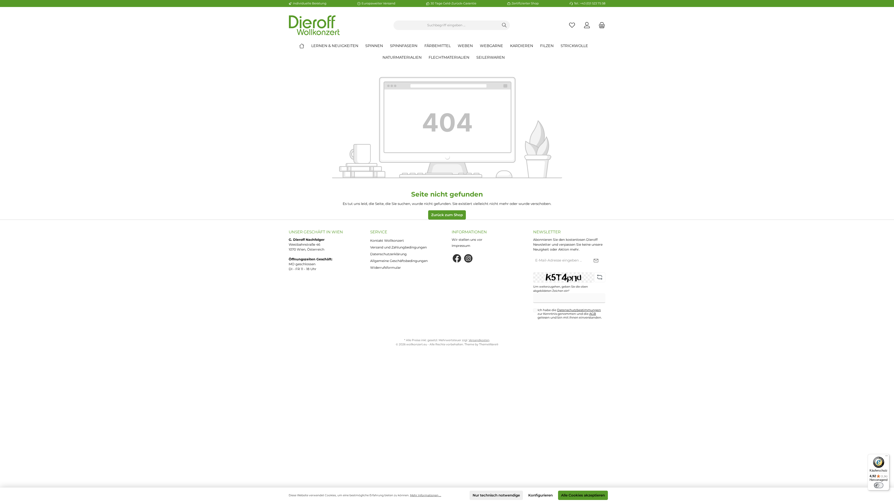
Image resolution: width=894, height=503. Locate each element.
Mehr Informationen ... (425, 495)
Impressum (461, 246)
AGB (592, 314)
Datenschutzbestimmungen (579, 310)
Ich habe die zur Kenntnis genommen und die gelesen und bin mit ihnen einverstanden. (570, 313)
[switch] (878, 485)
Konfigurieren (540, 495)
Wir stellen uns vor (467, 240)
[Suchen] (504, 25)
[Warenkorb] (600, 25)
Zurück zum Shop (447, 215)
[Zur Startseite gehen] (314, 25)
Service (378, 232)
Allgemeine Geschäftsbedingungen (399, 261)
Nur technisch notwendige (496, 495)
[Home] (305, 46)
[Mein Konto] (587, 25)
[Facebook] (457, 258)
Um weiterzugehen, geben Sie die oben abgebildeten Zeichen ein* (560, 288)
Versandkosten (479, 340)
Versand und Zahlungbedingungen (398, 247)
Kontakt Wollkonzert (387, 240)
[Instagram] (468, 258)
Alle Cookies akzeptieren (583, 495)
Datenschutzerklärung (388, 254)
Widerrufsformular (385, 267)
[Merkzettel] (572, 25)
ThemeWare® (488, 344)
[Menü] (886, 457)
